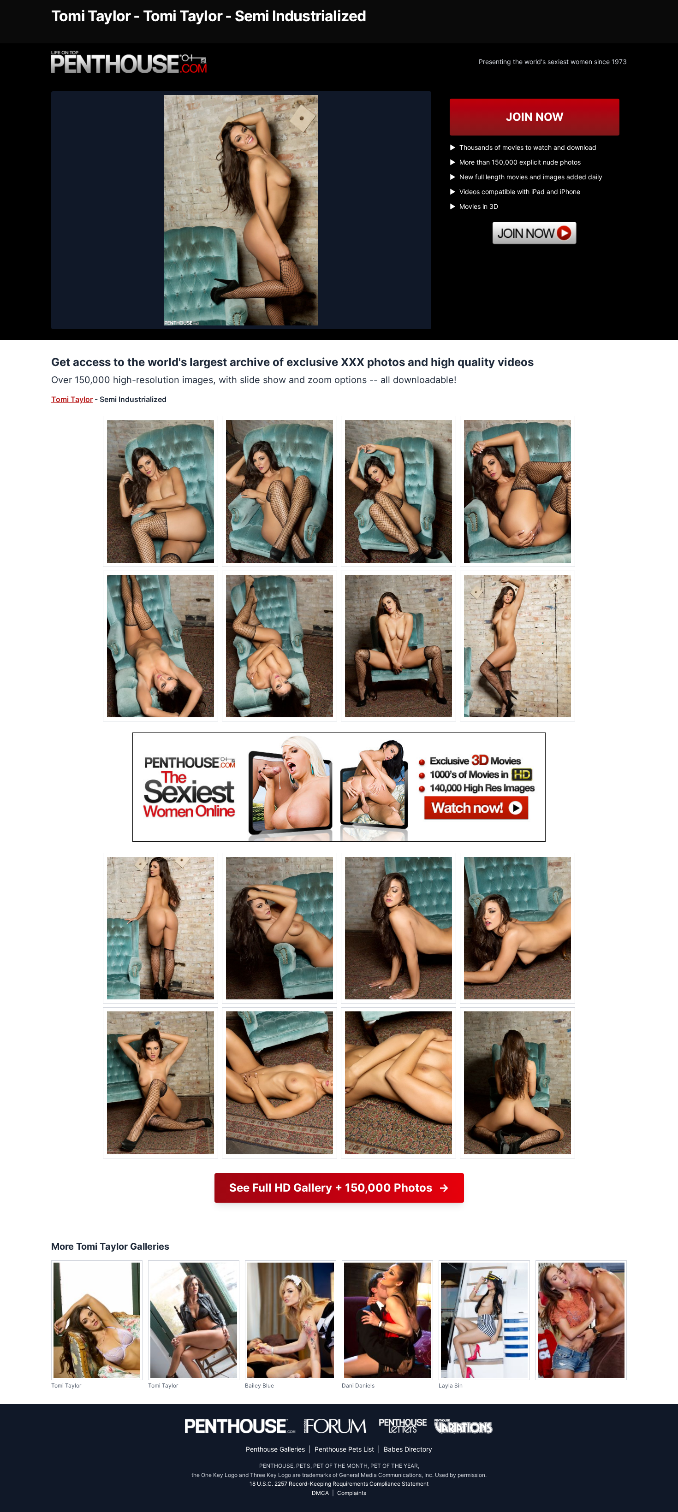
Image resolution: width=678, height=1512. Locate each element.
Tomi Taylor (72, 399)
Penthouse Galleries (275, 1449)
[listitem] (160, 491)
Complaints (351, 1492)
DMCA (320, 1492)
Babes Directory (408, 1449)
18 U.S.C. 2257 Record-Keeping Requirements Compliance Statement (339, 1483)
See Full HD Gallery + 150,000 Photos (339, 1187)
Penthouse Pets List (344, 1449)
